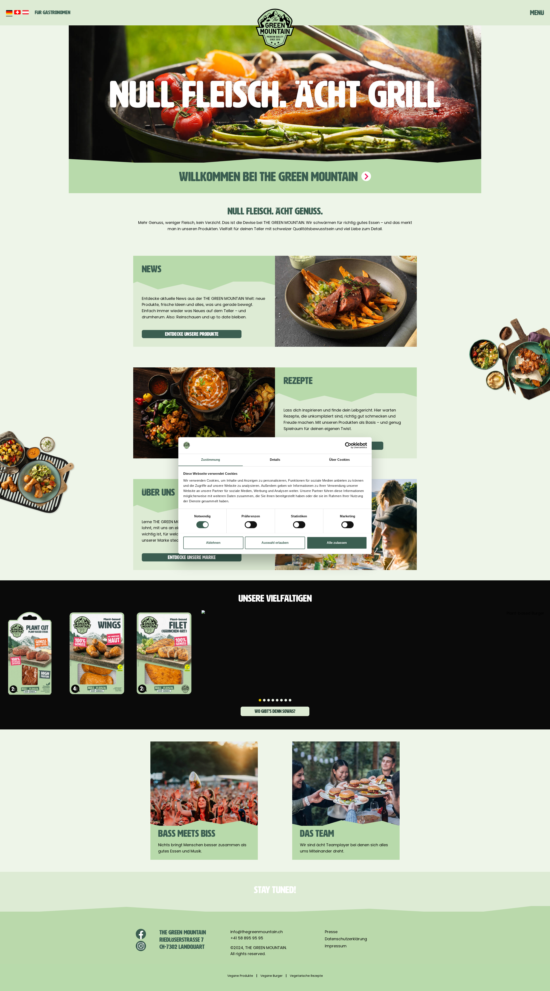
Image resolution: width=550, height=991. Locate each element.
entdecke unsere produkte (191, 334)
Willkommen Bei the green (269, 177)
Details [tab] (275, 459)
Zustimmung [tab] (210, 459)
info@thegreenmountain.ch (256, 931)
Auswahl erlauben (275, 542)
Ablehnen (213, 542)
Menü (537, 12)
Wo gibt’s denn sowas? (275, 711)
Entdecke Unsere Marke (192, 557)
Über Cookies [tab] (339, 459)
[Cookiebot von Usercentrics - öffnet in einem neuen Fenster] (348, 445)
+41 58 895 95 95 (246, 938)
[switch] (251, 524)
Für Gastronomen (52, 12)
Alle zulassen (337, 542)
